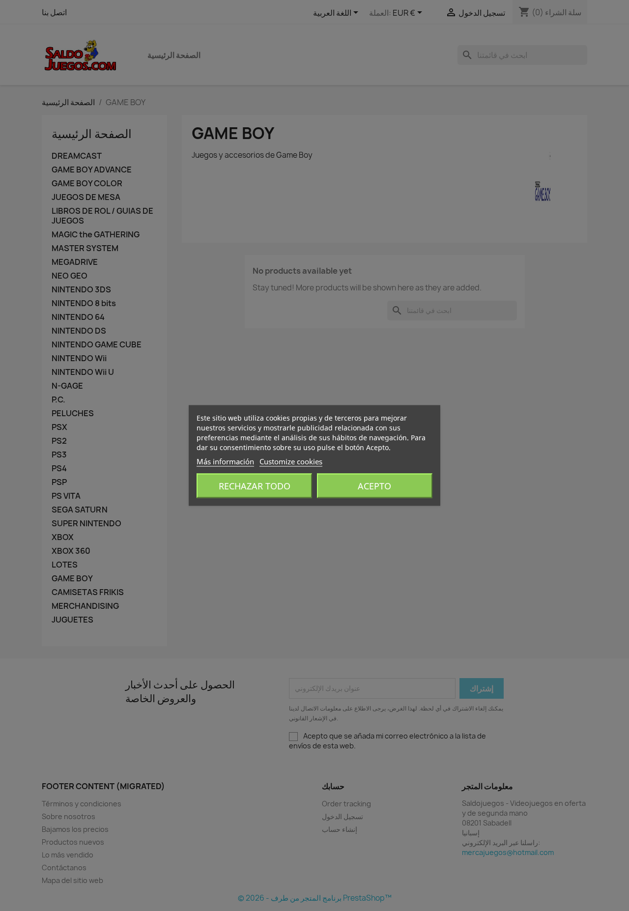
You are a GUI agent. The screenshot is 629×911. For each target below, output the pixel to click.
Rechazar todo (254, 486)
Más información (225, 461)
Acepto (374, 486)
